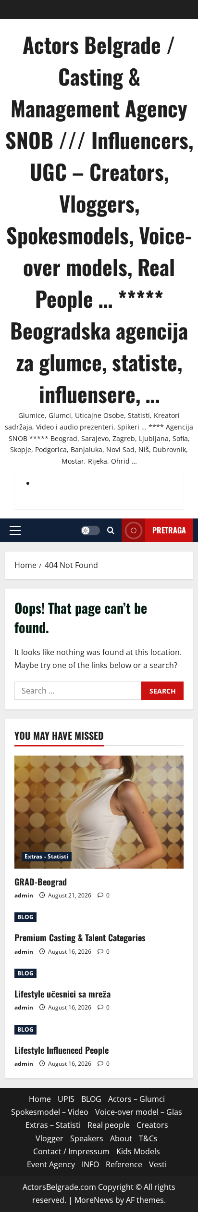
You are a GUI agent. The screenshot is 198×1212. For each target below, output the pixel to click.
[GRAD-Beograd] (99, 812)
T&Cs (148, 1138)
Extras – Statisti (53, 1125)
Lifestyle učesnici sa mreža (62, 993)
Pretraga (169, 530)
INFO (90, 1164)
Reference (124, 1164)
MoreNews (93, 1200)
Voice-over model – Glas (138, 1112)
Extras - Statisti (47, 856)
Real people (108, 1125)
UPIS (66, 1099)
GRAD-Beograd (40, 881)
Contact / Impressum (71, 1151)
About (121, 1138)
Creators (152, 1125)
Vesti (158, 1164)
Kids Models (138, 1151)
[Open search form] (110, 530)
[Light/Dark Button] (90, 530)
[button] (15, 530)
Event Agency (51, 1164)
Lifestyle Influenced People (61, 1050)
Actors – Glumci (136, 1099)
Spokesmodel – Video (49, 1112)
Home (40, 1099)
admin (23, 895)
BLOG (25, 917)
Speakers (86, 1138)
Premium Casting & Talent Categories (80, 937)
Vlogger (49, 1138)
